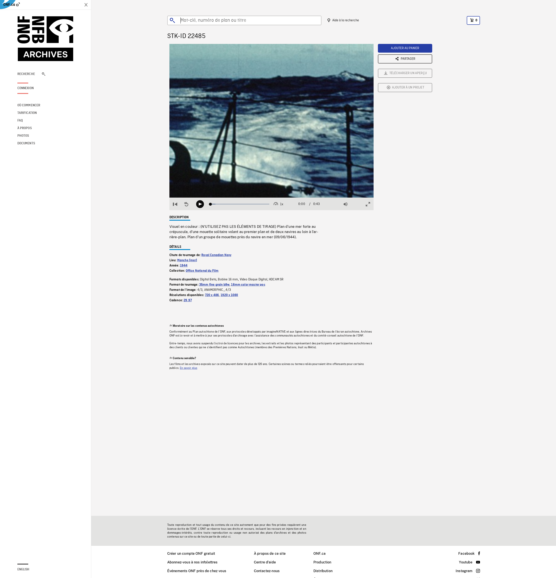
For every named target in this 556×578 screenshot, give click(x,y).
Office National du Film (202, 271)
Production (322, 562)
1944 (184, 265)
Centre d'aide (265, 562)
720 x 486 (212, 295)
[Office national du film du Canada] (45, 38)
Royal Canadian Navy (216, 255)
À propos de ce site (270, 553)
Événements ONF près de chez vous (196, 571)
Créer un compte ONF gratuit (191, 553)
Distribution (323, 571)
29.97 (188, 300)
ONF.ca (319, 553)
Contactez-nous (267, 571)
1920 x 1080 (229, 295)
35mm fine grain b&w (214, 285)
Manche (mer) (187, 260)
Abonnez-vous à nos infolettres (192, 562)
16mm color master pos (248, 285)
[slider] (239, 204)
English (23, 569)
